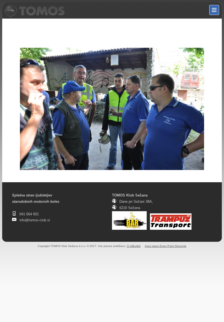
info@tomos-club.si (34, 220)
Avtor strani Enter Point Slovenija (165, 246)
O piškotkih (134, 246)
